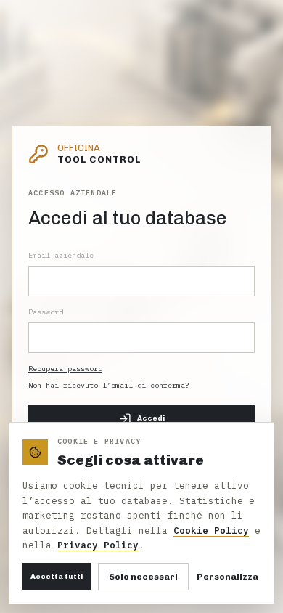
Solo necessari (143, 577)
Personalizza (227, 577)
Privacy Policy (98, 545)
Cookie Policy (211, 530)
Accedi (151, 418)
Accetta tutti (56, 576)
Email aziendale (61, 255)
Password (45, 312)
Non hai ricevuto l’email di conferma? (108, 385)
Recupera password (65, 368)
